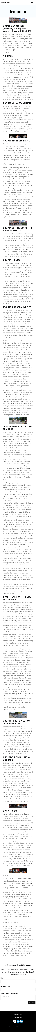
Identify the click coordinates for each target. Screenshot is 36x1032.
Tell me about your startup (9, 993)
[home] (5, 2)
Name (2, 978)
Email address (5, 986)
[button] (32, 2)
